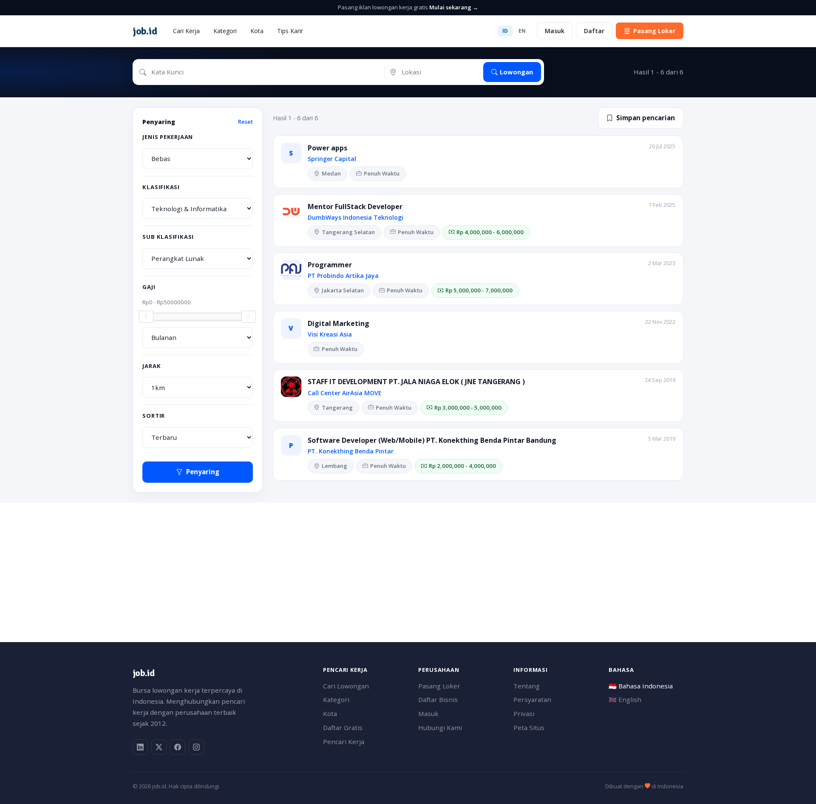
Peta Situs (528, 727)
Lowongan (516, 72)
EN (522, 30)
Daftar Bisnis (438, 699)
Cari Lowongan (346, 686)
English (625, 699)
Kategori (225, 31)
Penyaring (202, 471)
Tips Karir (290, 31)
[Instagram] (196, 747)
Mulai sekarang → (453, 7)
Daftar (594, 31)
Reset (245, 121)
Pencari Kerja (343, 741)
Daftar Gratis (343, 727)
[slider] (146, 317)
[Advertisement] (388, 562)
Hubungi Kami (440, 727)
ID (505, 30)
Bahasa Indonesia (641, 686)
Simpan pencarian (645, 117)
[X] (159, 747)
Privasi (523, 713)
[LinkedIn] (140, 747)
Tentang (526, 686)
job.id (143, 673)
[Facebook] (177, 747)
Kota (257, 31)
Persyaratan (532, 699)
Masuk (554, 31)
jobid (145, 31)
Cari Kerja (186, 31)
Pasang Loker (654, 31)
